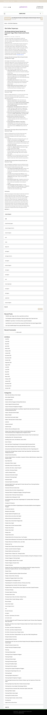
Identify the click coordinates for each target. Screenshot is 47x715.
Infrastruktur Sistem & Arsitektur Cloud (12, 465)
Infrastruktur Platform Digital (10, 463)
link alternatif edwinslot (9, 509)
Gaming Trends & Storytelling (10, 454)
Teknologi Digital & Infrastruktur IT (11, 675)
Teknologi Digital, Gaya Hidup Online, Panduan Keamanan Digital (17, 683)
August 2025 (7, 364)
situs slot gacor (8, 232)
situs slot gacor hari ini (9, 228)
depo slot (7, 246)
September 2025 (8, 362)
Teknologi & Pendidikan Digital (11, 663)
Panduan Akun (8, 532)
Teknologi (7, 649)
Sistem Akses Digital (9, 603)
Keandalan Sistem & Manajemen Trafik (12, 497)
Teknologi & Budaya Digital (10, 652)
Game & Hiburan (8, 441)
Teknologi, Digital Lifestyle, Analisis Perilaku (13, 697)
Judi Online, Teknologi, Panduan (11, 470)
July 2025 (7, 367)
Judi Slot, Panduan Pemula (10, 472)
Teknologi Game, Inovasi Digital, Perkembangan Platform (16, 686)
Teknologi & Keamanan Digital (11, 661)
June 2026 (7, 341)
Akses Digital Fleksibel (9, 397)
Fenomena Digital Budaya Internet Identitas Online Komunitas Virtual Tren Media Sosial (21, 434)
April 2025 (7, 374)
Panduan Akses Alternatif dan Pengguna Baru (13, 520)
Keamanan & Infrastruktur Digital (11, 474)
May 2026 (7, 343)
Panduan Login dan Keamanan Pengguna (13, 548)
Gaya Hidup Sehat (8, 460)
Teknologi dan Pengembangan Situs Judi (13, 670)
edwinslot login (8, 426)
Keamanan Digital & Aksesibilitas (11, 481)
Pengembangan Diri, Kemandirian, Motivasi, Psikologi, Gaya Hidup (17, 582)
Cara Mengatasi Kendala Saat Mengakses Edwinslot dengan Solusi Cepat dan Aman (23, 17)
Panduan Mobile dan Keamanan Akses (12, 551)
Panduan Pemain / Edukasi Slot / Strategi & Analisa (15, 553)
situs (6, 242)
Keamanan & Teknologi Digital (11, 477)
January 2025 (7, 381)
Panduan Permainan (9, 565)
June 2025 (7, 369)
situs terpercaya (8, 284)
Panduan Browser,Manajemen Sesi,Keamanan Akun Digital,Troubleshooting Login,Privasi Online (23, 539)
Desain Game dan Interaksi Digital (11, 417)
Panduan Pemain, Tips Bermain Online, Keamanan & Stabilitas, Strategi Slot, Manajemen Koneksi (23, 555)
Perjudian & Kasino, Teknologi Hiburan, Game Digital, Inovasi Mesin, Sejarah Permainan (21, 587)
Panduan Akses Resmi (9, 527)
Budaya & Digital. (8, 414)
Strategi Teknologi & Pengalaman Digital (13, 647)
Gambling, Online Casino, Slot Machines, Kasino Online (15, 439)
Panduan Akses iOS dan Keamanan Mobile (13, 525)
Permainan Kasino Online (10, 594)
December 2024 (8, 383)
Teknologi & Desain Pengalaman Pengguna (13, 654)
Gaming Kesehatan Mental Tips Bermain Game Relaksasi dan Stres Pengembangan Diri (21, 448)
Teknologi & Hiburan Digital (10, 659)
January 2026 (7, 353)
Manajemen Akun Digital (10, 511)
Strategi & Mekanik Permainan (11, 639)
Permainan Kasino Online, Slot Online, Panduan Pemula (15, 596)
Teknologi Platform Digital (10, 690)
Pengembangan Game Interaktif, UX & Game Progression (16, 585)
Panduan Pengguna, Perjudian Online (12, 562)
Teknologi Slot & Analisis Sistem (11, 695)
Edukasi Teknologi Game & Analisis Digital (13, 419)
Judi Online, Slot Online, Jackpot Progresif (13, 467)
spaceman (7, 298)
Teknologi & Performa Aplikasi (11, 666)
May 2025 (7, 371)
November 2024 (8, 385)
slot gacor (7, 251)
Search (6, 306)
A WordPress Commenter (10, 332)
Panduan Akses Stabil (9, 530)
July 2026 (7, 339)
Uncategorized (8, 700)
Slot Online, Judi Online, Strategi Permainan (13, 629)
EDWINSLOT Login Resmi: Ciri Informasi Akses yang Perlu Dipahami (19, 320)
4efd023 (7, 36)
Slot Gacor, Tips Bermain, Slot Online (12, 615)
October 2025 (7, 360)
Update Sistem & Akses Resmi (11, 702)
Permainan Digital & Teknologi (11, 592)
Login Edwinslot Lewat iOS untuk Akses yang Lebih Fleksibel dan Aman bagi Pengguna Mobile (27, 1)
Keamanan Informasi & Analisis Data (12, 487)
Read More (7, 209)
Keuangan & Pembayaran (10, 503)
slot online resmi (8, 617)
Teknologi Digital (8, 673)
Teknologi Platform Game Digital (11, 693)
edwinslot (7, 421)
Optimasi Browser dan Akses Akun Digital (13, 516)
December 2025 (8, 355)
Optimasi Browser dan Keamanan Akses (13, 518)
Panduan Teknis (8, 571)
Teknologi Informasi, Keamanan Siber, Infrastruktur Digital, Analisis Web (19, 688)
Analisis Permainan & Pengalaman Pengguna (13, 406)
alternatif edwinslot (9, 399)
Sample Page (22, 13)
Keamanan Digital (8, 479)
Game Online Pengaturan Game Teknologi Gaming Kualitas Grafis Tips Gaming (20, 446)
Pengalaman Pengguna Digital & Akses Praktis (14, 578)
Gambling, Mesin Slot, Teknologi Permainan (13, 437)
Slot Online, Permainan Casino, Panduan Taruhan (14, 632)
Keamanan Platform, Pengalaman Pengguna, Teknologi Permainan (17, 492)
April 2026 (7, 346)
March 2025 (7, 376)
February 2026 (8, 350)
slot (6, 237)
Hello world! (19, 332)
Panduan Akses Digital (9, 523)
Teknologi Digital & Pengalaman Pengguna (13, 677)
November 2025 (8, 357)
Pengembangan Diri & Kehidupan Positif (12, 580)
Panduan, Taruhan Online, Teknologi (12, 575)
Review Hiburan (8, 601)
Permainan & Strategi (9, 589)
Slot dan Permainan (9, 610)
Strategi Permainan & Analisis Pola (12, 645)
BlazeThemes (21, 712)
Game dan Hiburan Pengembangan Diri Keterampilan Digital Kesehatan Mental (20, 444)
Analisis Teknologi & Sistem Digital (12, 412)
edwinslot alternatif (9, 424)
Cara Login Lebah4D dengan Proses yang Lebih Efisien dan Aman (18, 325)
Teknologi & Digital (8, 656)
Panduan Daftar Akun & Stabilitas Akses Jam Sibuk (15, 541)
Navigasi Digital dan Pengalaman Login (12, 513)
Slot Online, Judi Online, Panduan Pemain (13, 627)
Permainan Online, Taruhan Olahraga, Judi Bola (14, 599)
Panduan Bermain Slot (9, 534)
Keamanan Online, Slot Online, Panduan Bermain (14, 490)
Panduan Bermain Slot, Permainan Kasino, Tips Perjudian (16, 537)
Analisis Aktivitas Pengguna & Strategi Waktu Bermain (15, 401)
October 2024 (7, 388)
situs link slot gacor (9, 223)
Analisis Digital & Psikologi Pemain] (12, 404)
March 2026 (7, 348)
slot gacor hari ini (20, 54)
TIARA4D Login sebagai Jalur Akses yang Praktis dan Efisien (17, 316)
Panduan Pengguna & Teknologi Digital (12, 558)
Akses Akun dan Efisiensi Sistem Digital (13, 394)
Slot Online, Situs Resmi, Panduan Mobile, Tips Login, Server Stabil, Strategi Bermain (21, 634)
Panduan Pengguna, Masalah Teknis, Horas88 (14, 560)
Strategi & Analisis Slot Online (11, 636)
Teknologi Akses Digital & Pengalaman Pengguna (14, 668)
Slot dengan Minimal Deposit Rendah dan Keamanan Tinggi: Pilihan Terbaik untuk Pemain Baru (17, 33)
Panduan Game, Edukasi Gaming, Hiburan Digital (14, 546)
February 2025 (8, 378)
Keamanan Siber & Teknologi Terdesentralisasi (14, 494)
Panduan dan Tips (8, 544)
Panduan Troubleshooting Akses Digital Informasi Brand (16, 573)
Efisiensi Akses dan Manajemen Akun (12, 428)
